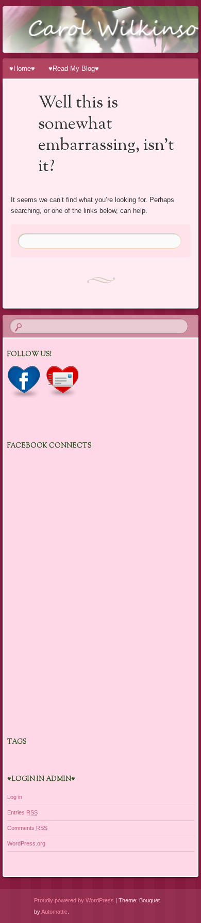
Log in (14, 797)
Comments (27, 828)
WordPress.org (26, 843)
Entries (22, 812)
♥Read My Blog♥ (73, 68)
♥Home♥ (22, 68)
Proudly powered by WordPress (74, 900)
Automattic (54, 912)
